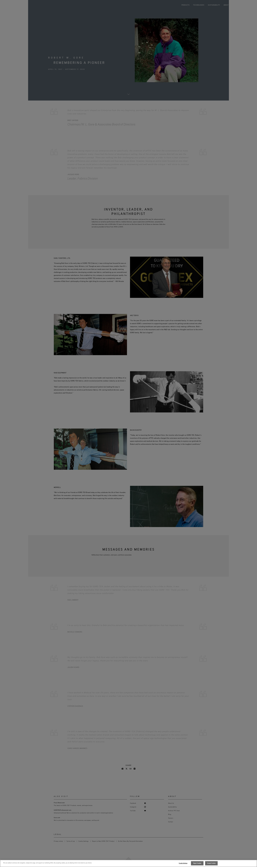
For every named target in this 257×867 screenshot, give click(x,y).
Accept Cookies (211, 863)
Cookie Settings (183, 863)
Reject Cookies (197, 863)
